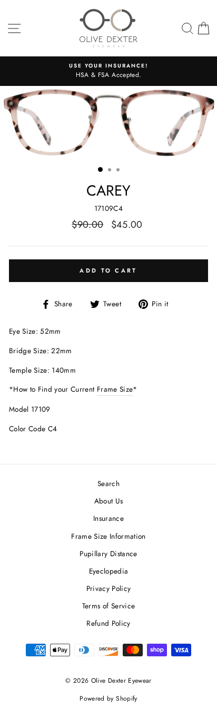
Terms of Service (108, 605)
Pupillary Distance (108, 553)
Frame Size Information (108, 536)
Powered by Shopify (108, 698)
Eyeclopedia (109, 571)
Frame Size (115, 389)
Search (108, 483)
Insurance (108, 518)
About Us (108, 501)
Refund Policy (108, 623)
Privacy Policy (108, 588)
